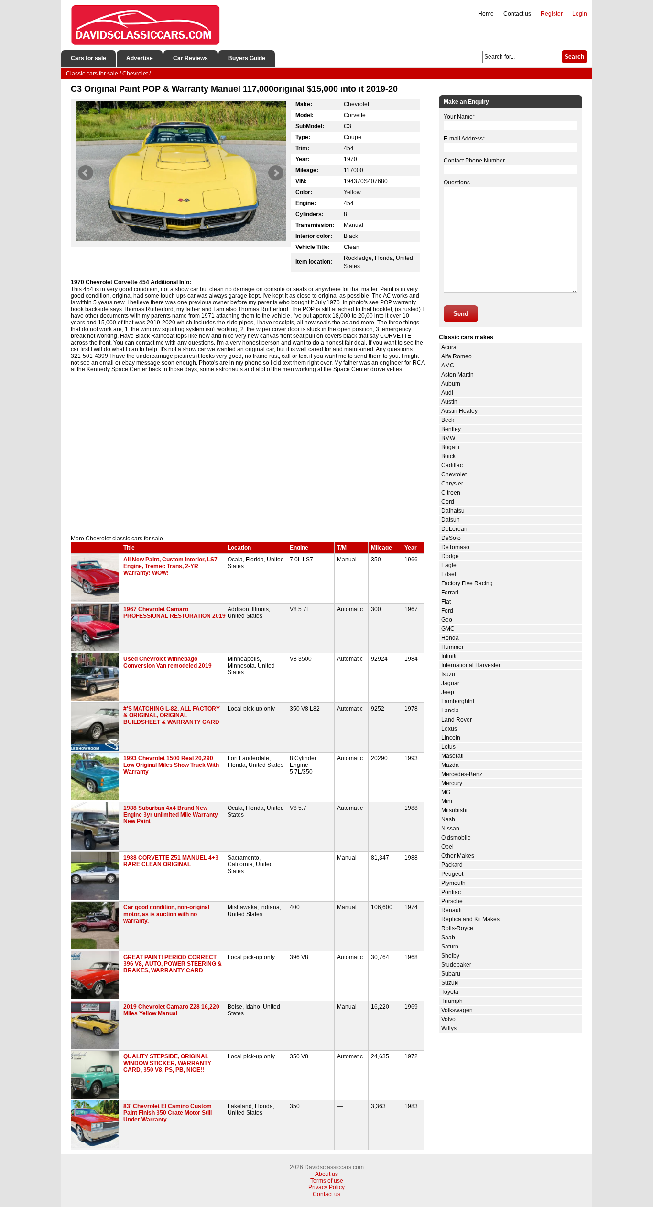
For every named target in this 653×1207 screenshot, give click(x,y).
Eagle (449, 565)
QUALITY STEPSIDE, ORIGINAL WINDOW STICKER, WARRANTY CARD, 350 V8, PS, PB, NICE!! (167, 1063)
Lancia (450, 710)
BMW (448, 438)
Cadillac (452, 465)
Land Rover (456, 719)
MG (445, 792)
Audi (447, 392)
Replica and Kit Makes (470, 919)
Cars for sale (88, 58)
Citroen (450, 492)
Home (486, 14)
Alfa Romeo (456, 356)
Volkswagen (457, 1010)
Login (579, 14)
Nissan (450, 828)
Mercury (451, 783)
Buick (448, 456)
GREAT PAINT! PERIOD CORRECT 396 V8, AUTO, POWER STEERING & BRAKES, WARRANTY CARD (172, 964)
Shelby (450, 955)
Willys (449, 1028)
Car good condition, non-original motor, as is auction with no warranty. (166, 914)
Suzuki (450, 983)
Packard (452, 865)
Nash (448, 819)
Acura (449, 347)
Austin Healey (459, 411)
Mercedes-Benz (461, 774)
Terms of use (326, 1180)
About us (326, 1174)
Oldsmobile (456, 837)
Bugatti (450, 447)
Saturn (449, 946)
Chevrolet (454, 474)
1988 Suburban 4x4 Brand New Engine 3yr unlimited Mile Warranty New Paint (170, 815)
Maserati (452, 756)
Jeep (447, 692)
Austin (449, 402)
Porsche (452, 901)
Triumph (452, 1001)
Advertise (139, 58)
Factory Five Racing (467, 583)
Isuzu (448, 674)
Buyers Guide (246, 58)
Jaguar (450, 683)
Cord (447, 501)
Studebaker (456, 964)
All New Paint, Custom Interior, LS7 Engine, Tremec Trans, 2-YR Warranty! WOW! (170, 566)
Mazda (450, 765)
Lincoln (450, 737)
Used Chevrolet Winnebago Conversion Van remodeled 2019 (167, 662)
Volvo (448, 1019)
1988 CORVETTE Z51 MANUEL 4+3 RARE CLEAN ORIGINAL (170, 861)
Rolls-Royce (457, 928)
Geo (446, 619)
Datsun (450, 520)
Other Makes (457, 855)
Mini (446, 801)
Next (275, 173)
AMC (447, 365)
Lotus (448, 747)
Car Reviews (190, 58)
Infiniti (449, 656)
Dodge (450, 556)
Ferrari (449, 592)
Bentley (451, 429)
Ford (447, 610)
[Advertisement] (247, 454)
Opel (447, 846)
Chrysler (452, 483)
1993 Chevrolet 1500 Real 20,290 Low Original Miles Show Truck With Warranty (171, 765)
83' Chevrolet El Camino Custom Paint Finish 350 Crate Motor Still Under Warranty (167, 1113)
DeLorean (454, 529)
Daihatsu (453, 510)
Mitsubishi (454, 810)
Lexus (449, 728)
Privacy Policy (326, 1187)
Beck (447, 420)
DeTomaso (455, 547)
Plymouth (453, 883)
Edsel (448, 574)
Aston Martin (457, 374)
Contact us (517, 14)
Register (552, 14)
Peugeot (452, 874)
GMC (448, 628)
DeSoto (451, 538)
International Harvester (471, 665)
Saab (448, 937)
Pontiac (451, 892)
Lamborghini (457, 701)
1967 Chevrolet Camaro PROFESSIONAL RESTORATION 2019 (174, 612)
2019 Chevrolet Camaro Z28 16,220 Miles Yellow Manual (171, 1010)
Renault (451, 910)
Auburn (450, 383)
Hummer (452, 647)
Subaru (450, 973)
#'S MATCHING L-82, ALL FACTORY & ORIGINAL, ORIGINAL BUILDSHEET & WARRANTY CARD (171, 715)
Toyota (449, 992)
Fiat (446, 601)
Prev (85, 173)
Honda (450, 638)
